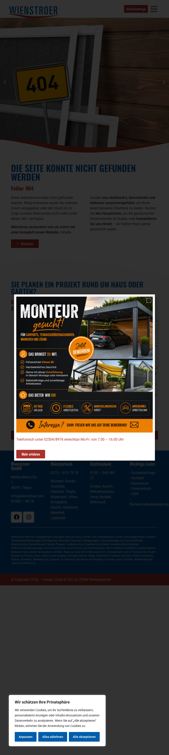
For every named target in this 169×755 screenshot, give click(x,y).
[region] (57, 720)
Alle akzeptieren (84, 737)
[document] (84, 377)
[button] (149, 300)
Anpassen (26, 737)
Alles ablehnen (52, 737)
